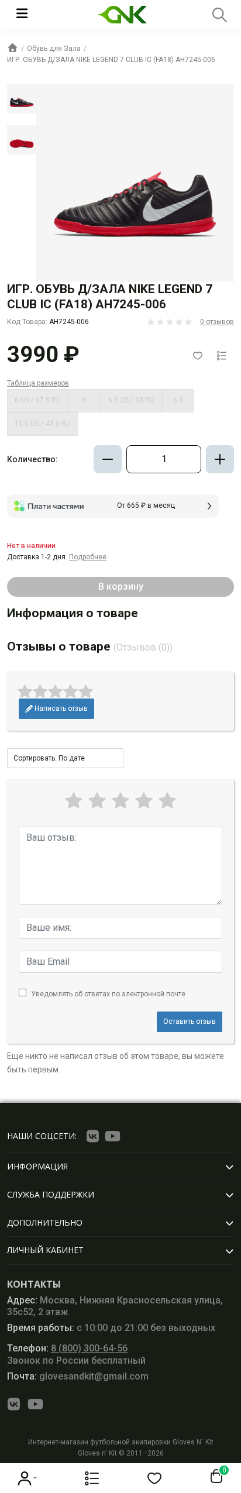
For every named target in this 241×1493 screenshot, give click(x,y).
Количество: (32, 459)
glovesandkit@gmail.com (78, 1376)
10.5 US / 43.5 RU (43, 423)
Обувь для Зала (54, 48)
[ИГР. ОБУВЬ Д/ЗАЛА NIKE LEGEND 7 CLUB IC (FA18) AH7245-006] (21, 98)
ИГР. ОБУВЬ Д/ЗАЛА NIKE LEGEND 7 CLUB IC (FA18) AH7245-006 (111, 60)
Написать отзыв (60, 708)
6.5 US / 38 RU (131, 400)
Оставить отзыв (189, 1021)
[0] (214, 1476)
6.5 (178, 400)
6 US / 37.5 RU (38, 400)
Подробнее (87, 557)
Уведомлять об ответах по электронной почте (108, 994)
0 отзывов (217, 322)
